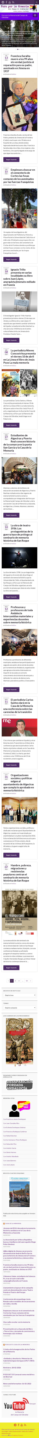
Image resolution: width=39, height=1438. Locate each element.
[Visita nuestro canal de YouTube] (10, 1)
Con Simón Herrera (9, 1152)
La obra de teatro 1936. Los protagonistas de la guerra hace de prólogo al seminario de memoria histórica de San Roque (18, 533)
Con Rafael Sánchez (10, 1136)
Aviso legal (5, 1431)
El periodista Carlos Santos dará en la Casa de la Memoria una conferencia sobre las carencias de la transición (18, 705)
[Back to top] (34, 1433)
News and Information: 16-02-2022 (17, 1384)
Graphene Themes (17, 1435)
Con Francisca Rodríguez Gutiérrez (15, 1132)
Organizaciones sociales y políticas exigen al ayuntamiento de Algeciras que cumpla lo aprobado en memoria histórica (18, 783)
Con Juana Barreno (9, 1160)
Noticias (13, 74)
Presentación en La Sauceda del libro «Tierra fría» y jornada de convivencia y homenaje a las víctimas (19, 1331)
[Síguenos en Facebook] (6, 1)
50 (27, 981)
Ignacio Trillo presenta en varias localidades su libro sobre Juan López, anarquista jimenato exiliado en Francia (19, 33)
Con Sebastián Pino (9, 1144)
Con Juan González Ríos (11, 1123)
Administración (6, 1433)
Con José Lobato (9, 1165)
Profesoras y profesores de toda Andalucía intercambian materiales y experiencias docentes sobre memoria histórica (18, 615)
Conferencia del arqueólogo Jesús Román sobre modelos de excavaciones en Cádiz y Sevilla (19, 1301)
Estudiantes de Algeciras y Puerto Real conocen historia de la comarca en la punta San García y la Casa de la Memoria (19, 443)
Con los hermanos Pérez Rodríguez (15, 1140)
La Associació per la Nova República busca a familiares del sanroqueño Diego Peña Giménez (19, 1242)
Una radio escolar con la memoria (16, 1322)
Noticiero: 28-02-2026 (12, 1368)
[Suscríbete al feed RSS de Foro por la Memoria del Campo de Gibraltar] (13, 1)
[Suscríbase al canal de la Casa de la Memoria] (3, 1)
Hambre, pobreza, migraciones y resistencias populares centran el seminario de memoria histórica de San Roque (17, 873)
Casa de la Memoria (13, 1223)
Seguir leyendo (11, 159)
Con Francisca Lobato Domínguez (14, 1119)
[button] (3, 33)
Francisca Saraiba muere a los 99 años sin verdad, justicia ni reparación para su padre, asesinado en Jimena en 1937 (18, 63)
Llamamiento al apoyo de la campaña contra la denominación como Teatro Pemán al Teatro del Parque (18, 1290)
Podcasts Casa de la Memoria (17, 1344)
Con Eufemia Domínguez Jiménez (14, 1127)
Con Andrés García (9, 1148)
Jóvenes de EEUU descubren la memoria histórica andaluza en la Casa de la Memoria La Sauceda (19, 1230)
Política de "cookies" (27, 1431)
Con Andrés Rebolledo (11, 1156)
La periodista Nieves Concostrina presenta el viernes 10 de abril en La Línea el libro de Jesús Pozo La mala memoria (19, 356)
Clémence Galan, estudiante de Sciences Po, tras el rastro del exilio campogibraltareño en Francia (19, 1278)
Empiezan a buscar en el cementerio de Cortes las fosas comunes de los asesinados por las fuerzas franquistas (19, 175)
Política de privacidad (15, 1431)
